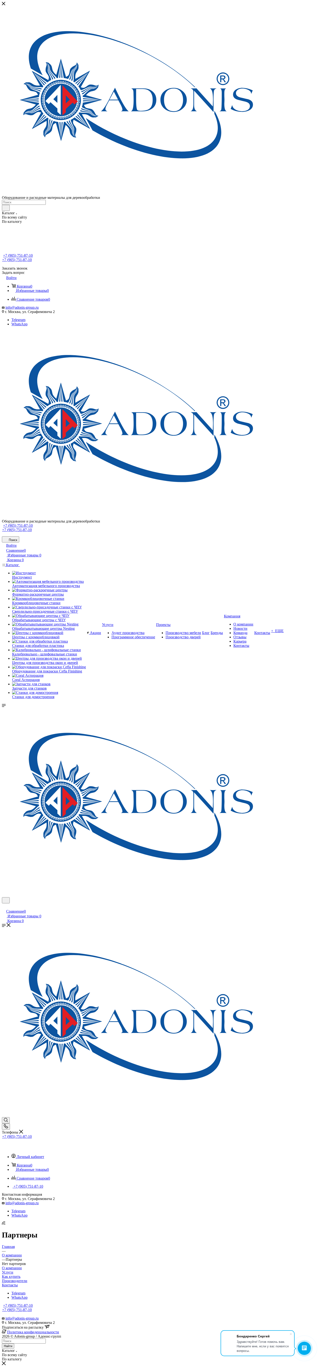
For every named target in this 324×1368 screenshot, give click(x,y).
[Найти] (6, 208)
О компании (12, 1268)
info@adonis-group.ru (22, 307)
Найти (8, 1346)
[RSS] (3, 1223)
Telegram (18, 320)
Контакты (10, 1285)
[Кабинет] (4, 906)
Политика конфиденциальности (33, 1332)
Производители (14, 1281)
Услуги (7, 1272)
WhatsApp (19, 324)
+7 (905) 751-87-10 (18, 255)
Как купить (11, 1277)
